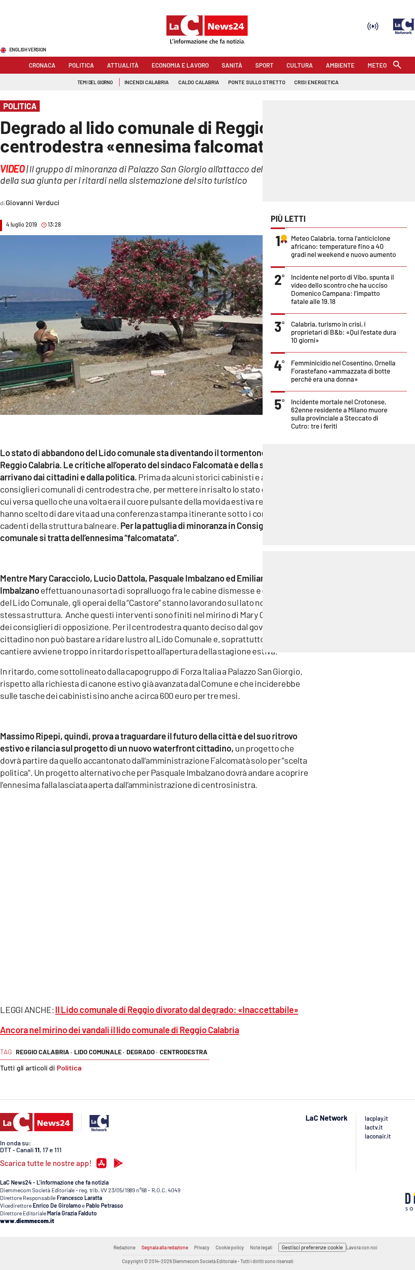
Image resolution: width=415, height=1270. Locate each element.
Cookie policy (230, 1247)
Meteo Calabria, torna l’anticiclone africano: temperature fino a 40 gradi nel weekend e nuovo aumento (343, 246)
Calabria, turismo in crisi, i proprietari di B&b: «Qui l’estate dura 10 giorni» (343, 332)
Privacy (202, 1247)
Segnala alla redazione (164, 1247)
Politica (69, 1067)
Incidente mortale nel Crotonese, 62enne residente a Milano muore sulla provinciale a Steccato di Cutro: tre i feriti (339, 413)
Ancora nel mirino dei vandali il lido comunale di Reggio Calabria (119, 1029)
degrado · (142, 1052)
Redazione (124, 1247)
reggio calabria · (44, 1052)
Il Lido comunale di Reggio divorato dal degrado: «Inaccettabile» (176, 1009)
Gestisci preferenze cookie (312, 1247)
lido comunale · (99, 1052)
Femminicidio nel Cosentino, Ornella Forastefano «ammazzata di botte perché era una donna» (343, 371)
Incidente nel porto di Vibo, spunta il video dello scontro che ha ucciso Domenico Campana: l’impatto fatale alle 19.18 (342, 289)
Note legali (261, 1247)
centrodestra (184, 1052)
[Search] (397, 65)
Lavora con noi (361, 1247)
